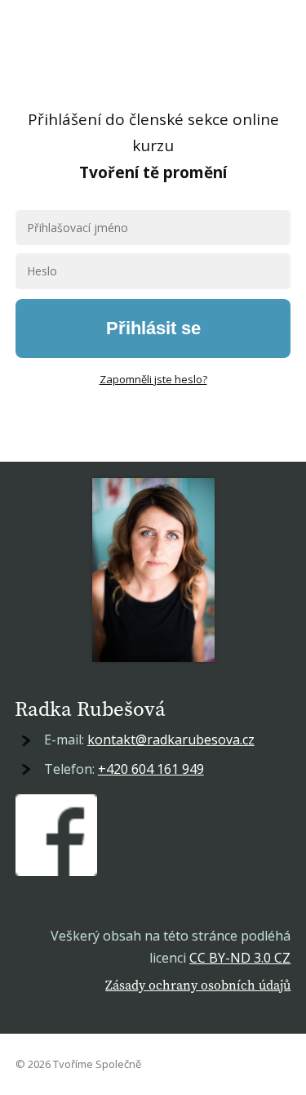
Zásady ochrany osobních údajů (197, 985)
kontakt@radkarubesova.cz (171, 740)
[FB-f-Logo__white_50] (56, 835)
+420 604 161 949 (151, 769)
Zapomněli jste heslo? (153, 379)
